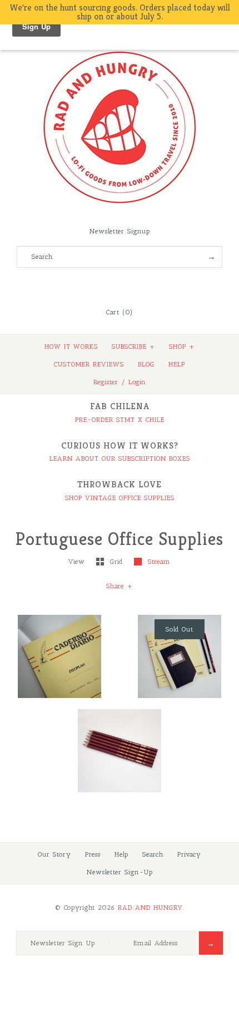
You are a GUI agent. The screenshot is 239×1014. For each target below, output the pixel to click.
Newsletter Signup (119, 231)
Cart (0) (119, 312)
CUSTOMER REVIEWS (89, 364)
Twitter (104, 285)
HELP (176, 364)
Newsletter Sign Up (63, 943)
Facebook (89, 285)
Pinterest (119, 285)
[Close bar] (205, 7)
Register (105, 382)
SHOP (182, 346)
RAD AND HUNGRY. (151, 907)
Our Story (54, 854)
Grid (118, 561)
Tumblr (149, 285)
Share (119, 586)
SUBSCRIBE (133, 346)
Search (152, 854)
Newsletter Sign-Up (120, 872)
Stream (159, 561)
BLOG (146, 364)
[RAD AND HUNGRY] (119, 50)
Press (93, 854)
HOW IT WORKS (71, 346)
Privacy (189, 854)
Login (137, 382)
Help (121, 854)
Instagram (134, 285)
